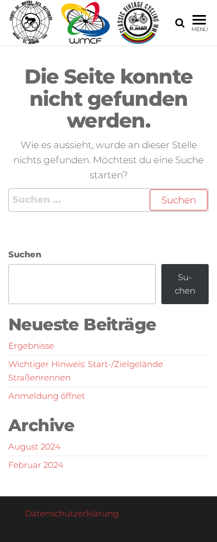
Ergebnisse (31, 345)
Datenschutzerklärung (72, 513)
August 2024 (34, 446)
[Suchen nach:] (108, 199)
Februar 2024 (35, 465)
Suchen (24, 254)
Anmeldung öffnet (46, 395)
